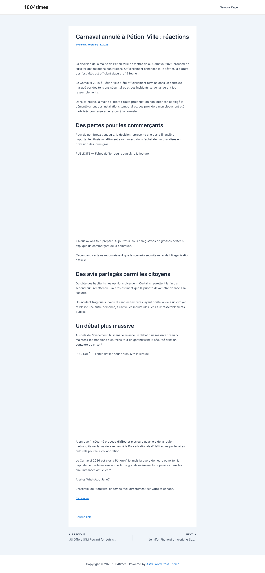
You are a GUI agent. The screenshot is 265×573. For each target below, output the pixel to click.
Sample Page (229, 7)
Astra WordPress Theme (162, 564)
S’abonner (82, 498)
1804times (36, 7)
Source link (83, 517)
